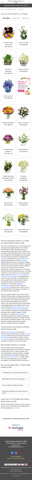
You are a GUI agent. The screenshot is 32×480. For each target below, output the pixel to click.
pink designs (4, 337)
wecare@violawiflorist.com (16, 447)
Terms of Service (4, 473)
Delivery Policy (16, 475)
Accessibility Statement (25, 473)
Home (2, 9)
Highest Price (16, 18)
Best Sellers (6, 18)
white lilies (4, 258)
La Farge (16, 408)
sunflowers (24, 260)
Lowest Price (25, 18)
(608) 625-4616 (16, 445)
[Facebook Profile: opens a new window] (12, 452)
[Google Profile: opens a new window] (16, 452)
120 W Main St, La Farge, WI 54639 (16, 443)
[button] (28, 476)
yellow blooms (16, 309)
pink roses (26, 258)
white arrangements (11, 332)
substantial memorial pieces (9, 276)
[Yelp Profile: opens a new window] (20, 452)
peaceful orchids (16, 307)
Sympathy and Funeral (11, 9)
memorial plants (5, 287)
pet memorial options (13, 357)
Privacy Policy (13, 473)
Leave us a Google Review (16, 458)
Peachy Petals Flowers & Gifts (16, 1)
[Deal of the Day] (23, 89)
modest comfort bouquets (19, 275)
